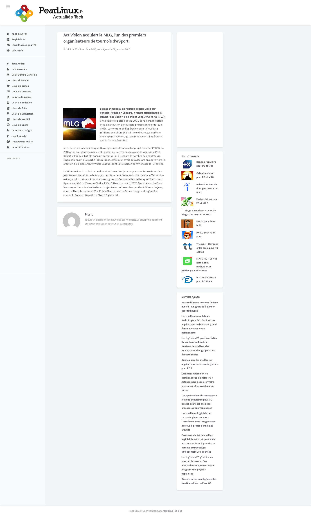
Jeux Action (18, 63)
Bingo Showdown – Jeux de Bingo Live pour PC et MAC (198, 212)
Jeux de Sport (20, 124)
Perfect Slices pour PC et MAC (207, 201)
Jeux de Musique (21, 97)
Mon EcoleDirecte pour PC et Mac (206, 279)
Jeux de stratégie (22, 130)
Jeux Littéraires (21, 147)
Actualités (18, 50)
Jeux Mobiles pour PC (24, 45)
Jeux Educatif (18, 136)
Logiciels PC (19, 39)
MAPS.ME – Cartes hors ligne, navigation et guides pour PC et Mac (199, 264)
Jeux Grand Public (22, 141)
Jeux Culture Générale (24, 74)
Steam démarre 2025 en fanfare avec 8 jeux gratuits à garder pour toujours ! (199, 306)
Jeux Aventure (19, 69)
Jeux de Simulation (22, 113)
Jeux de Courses (21, 91)
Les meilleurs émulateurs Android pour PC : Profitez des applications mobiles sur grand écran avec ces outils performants (199, 324)
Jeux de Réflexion (22, 102)
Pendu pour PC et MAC (205, 223)
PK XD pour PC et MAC (205, 234)
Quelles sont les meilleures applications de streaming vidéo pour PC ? (199, 364)
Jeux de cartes (20, 85)
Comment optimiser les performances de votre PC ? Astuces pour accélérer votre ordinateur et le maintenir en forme (197, 382)
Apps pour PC (19, 33)
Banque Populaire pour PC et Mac (206, 163)
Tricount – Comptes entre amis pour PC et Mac (207, 247)
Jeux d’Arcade (20, 80)
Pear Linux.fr (135, 510)
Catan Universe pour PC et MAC (205, 175)
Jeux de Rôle (19, 108)
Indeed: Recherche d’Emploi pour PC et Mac (207, 188)
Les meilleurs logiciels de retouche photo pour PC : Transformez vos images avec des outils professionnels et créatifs (198, 421)
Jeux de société (21, 119)
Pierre (89, 214)
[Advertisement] (25, 217)
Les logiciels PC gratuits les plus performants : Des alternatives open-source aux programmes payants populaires (197, 465)
